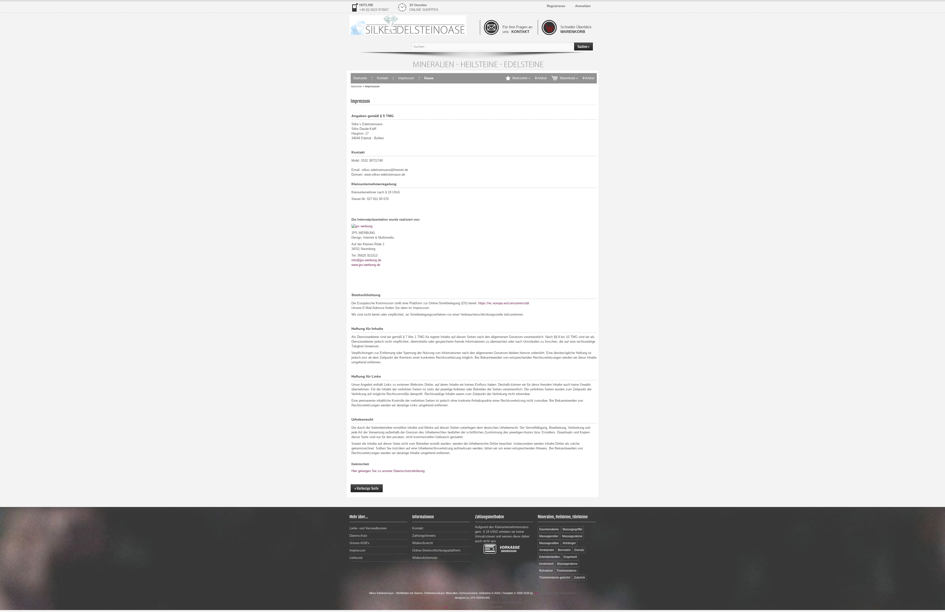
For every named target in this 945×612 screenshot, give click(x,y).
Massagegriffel (572, 529)
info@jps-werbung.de (366, 260)
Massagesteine (572, 536)
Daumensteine (549, 529)
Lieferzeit (355, 558)
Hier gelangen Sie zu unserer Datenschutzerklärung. (388, 471)
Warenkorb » (577, 78)
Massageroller (548, 536)
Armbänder (546, 550)
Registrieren (556, 6)
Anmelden (583, 6)
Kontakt (382, 78)
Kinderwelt (546, 564)
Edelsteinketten (549, 557)
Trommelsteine (567, 570)
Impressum (406, 78)
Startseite (360, 78)
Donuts (579, 550)
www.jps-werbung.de (365, 265)
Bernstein (564, 550)
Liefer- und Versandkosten (368, 528)
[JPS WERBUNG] (361, 226)
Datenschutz (358, 535)
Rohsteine (546, 570)
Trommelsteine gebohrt (554, 577)
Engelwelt (570, 557)
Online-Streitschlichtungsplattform (436, 550)
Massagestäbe (549, 543)
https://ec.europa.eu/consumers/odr (503, 303)
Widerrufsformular (424, 558)
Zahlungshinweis (424, 535)
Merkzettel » (529, 78)
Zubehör (579, 577)
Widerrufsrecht (422, 543)
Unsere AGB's (359, 543)
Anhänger (569, 543)
